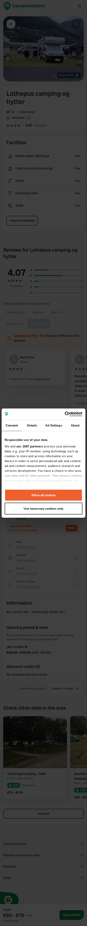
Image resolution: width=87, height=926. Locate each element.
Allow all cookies (43, 495)
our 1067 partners (29, 446)
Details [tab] (32, 425)
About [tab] (75, 425)
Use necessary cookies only (44, 508)
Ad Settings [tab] (53, 425)
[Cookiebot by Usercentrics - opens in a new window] (64, 414)
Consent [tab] (12, 425)
